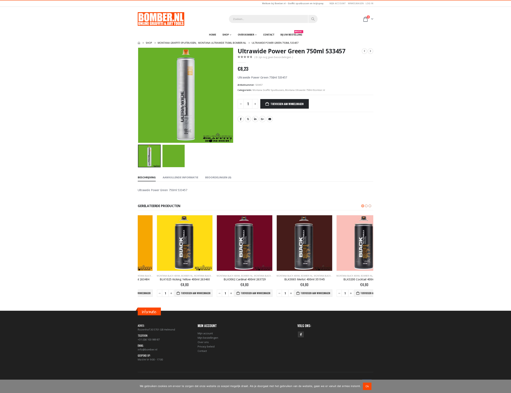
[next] (370, 51)
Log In (369, 3)
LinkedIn (255, 119)
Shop (225, 34)
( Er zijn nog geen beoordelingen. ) (273, 57)
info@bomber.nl (147, 349)
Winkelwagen (356, 3)
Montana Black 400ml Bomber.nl (156, 275)
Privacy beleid (206, 346)
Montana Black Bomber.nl (189, 275)
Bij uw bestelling (291, 33)
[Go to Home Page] (139, 43)
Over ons (203, 342)
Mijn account (338, 3)
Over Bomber (246, 34)
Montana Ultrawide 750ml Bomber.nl (305, 89)
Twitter (248, 119)
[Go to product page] (165, 243)
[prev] (364, 51)
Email (269, 119)
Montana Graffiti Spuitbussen (268, 89)
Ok (367, 386)
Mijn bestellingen (208, 337)
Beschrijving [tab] (147, 177)
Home (212, 34)
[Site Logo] (161, 19)
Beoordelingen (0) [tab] (218, 177)
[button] (139, 95)
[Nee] (506, 386)
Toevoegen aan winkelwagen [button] (176, 293)
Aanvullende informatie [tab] (180, 177)
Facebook (241, 119)
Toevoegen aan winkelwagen (287, 104)
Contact (268, 34)
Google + (262, 119)
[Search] (313, 19)
